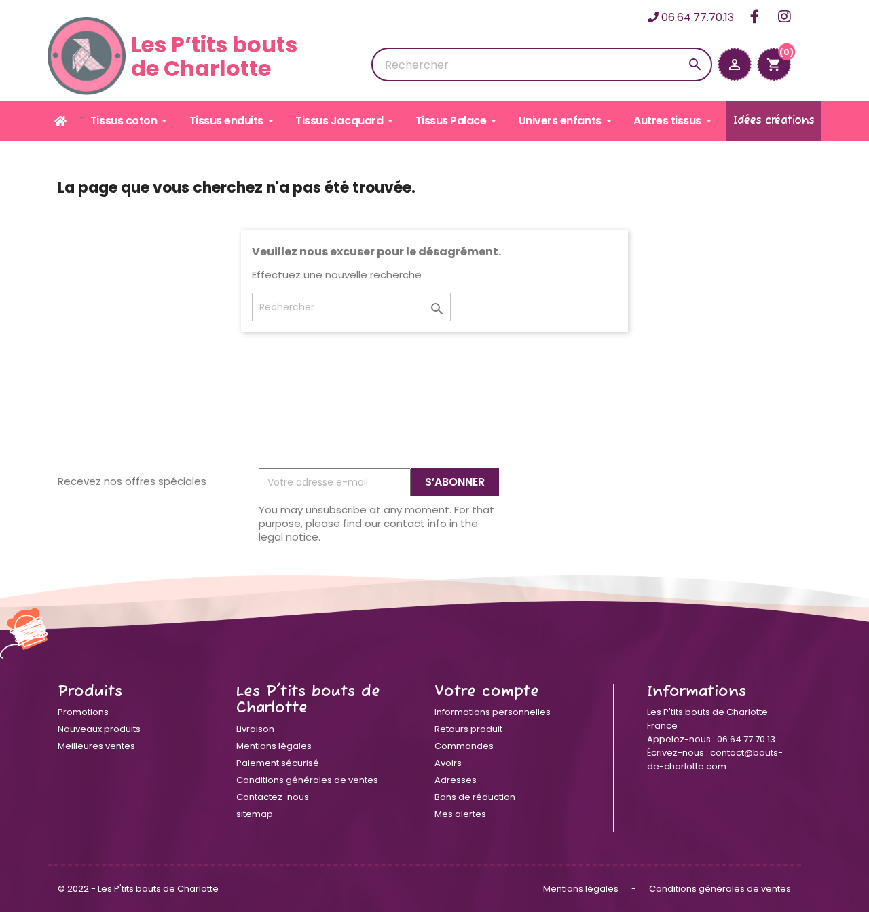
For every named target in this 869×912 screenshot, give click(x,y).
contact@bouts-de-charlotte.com (715, 759)
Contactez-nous (272, 796)
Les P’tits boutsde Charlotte (214, 56)
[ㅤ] (61, 121)
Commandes (464, 746)
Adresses (455, 779)
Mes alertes (460, 813)
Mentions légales (274, 746)
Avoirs (448, 762)
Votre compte (486, 691)
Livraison (255, 729)
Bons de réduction (474, 796)
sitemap (254, 813)
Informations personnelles (492, 712)
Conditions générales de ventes (307, 779)
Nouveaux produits (99, 729)
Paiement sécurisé (277, 762)
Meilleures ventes (96, 746)
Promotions (83, 712)
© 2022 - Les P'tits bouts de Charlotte (138, 888)
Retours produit (468, 729)
